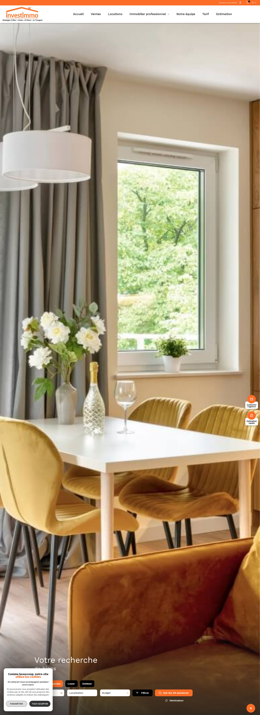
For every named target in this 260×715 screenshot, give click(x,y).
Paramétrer (16, 703)
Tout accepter (40, 703)
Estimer (87, 683)
